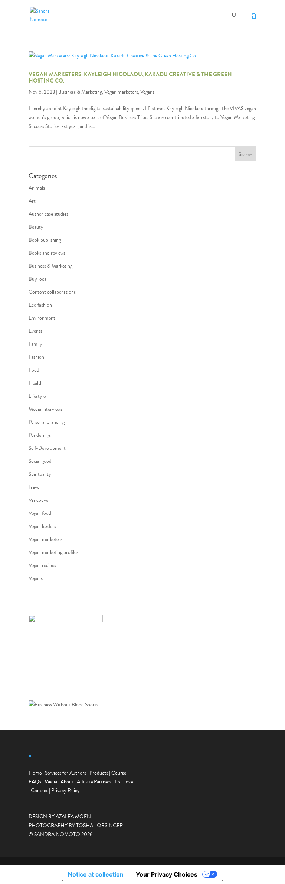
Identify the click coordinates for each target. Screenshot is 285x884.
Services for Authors (65, 773)
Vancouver (39, 500)
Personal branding (47, 422)
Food (34, 370)
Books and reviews (47, 253)
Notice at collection (96, 874)
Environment (42, 318)
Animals (37, 188)
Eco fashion (40, 305)
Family (35, 344)
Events (35, 331)
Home (35, 773)
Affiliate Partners (94, 781)
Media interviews (45, 409)
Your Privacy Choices (166, 874)
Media (51, 781)
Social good (40, 461)
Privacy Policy (65, 790)
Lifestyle (37, 396)
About (66, 781)
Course (118, 773)
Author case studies (48, 214)
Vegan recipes (42, 565)
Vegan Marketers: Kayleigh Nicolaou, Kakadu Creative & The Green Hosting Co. (130, 77)
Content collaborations (52, 292)
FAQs (35, 781)
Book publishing (45, 240)
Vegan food (40, 513)
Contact (39, 790)
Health (36, 383)
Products (98, 773)
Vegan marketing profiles (53, 552)
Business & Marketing (80, 92)
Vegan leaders (42, 526)
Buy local (38, 279)
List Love (124, 781)
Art (32, 201)
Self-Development (47, 448)
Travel (34, 487)
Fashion (36, 357)
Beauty (36, 227)
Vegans (147, 92)
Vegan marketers (121, 92)
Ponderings (40, 435)
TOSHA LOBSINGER (99, 825)
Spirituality (40, 474)
